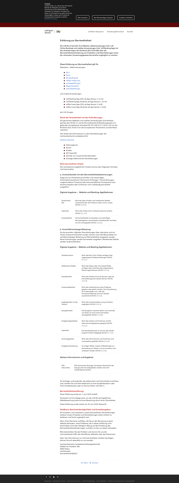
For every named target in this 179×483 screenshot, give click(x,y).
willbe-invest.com (73, 81)
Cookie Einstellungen (88, 481)
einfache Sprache (67, 140)
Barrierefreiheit (101, 481)
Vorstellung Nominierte (115, 32)
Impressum (48, 481)
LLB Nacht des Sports (96, 32)
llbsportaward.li (72, 86)
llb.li (67, 72)
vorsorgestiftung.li (73, 83)
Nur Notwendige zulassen (103, 18)
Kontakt (130, 32)
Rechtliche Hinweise (51, 19)
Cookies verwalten (126, 18)
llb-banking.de (72, 78)
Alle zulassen (83, 18)
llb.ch (68, 75)
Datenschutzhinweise (74, 481)
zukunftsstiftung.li (73, 89)
